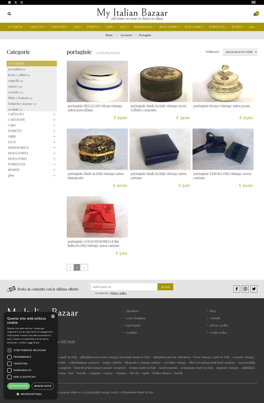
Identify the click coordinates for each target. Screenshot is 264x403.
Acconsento (102, 293)
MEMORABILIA (143, 27)
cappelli (15, 81)
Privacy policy (118, 293)
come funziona (136, 318)
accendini (16, 69)
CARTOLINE (59, 27)
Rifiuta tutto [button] (42, 386)
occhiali (15, 109)
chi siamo (132, 311)
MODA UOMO (193, 27)
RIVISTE (237, 27)
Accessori (126, 35)
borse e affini (19, 75)
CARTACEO (36, 27)
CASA (77, 27)
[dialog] (30, 355)
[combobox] (53, 316)
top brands (133, 325)
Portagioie (145, 35)
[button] (30, 394)
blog (213, 311)
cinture (15, 86)
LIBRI (109, 27)
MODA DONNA (169, 27)
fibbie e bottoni (20, 98)
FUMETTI (93, 27)
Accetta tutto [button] (19, 386)
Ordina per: (212, 51)
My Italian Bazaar (132, 12)
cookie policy (218, 332)
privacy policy (219, 325)
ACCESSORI (15, 27)
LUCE (124, 27)
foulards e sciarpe (22, 104)
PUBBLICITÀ (217, 27)
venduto (131, 332)
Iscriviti (165, 287)
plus (252, 27)
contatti (215, 318)
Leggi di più (33, 342)
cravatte (15, 92)
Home (109, 35)
